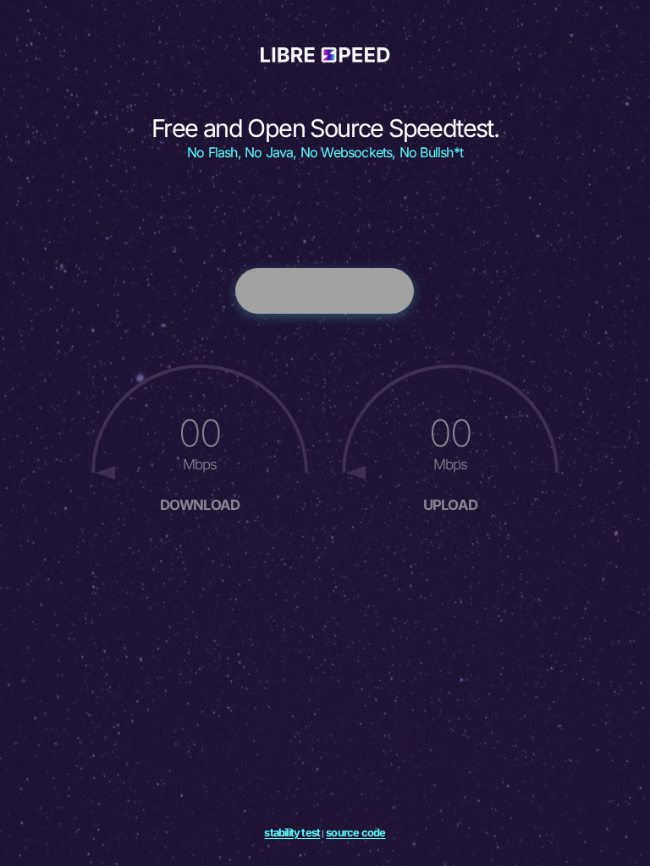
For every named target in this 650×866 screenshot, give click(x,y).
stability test (292, 832)
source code (355, 832)
